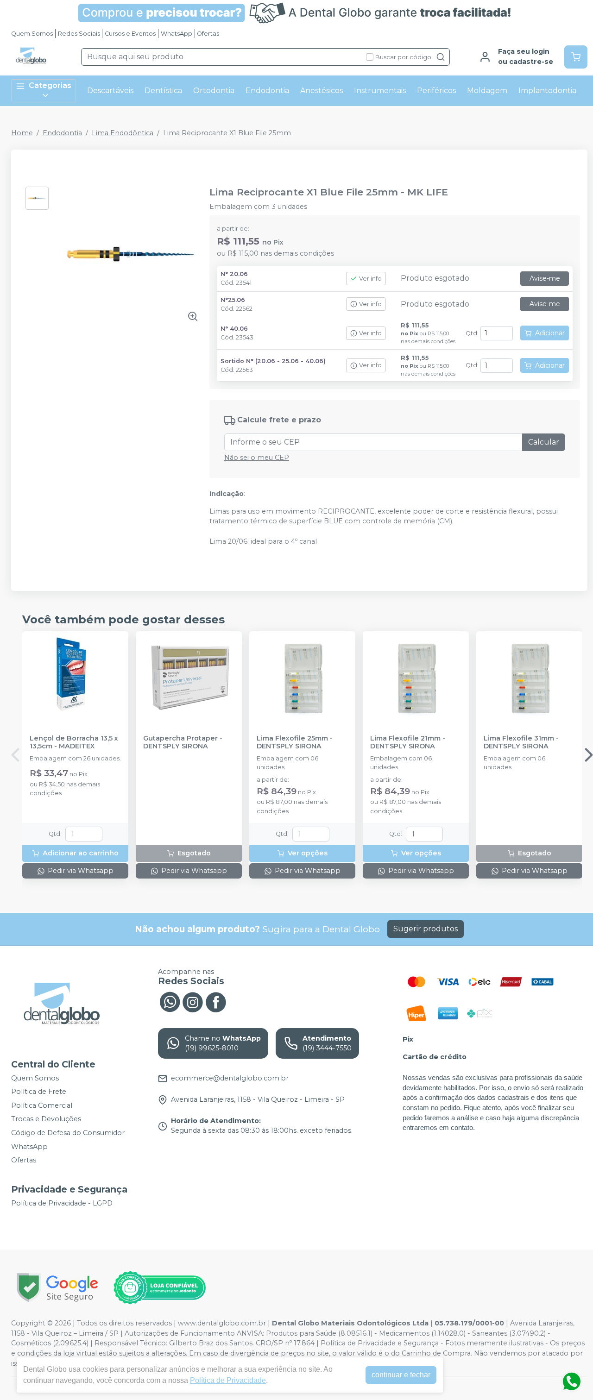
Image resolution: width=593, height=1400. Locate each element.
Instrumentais (380, 90)
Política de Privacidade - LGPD (62, 1203)
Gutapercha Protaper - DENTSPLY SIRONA (182, 742)
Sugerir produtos (425, 928)
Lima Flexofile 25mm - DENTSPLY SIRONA (295, 742)
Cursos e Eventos (130, 33)
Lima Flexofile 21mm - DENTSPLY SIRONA (407, 742)
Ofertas (208, 33)
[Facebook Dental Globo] (215, 1001)
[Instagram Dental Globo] (192, 1001)
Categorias (50, 85)
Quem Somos (32, 33)
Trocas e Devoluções (46, 1119)
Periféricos (436, 90)
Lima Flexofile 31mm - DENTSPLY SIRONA (521, 742)
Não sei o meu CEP (256, 457)
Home (22, 133)
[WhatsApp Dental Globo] (169, 1001)
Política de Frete (38, 1091)
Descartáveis (110, 90)
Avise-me (545, 278)
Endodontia (267, 90)
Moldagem (487, 90)
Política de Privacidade (228, 1380)
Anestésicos (321, 90)
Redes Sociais (79, 33)
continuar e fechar (401, 1375)
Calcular (543, 442)
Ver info (370, 278)
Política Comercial (41, 1105)
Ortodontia (213, 90)
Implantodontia (547, 90)
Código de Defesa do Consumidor (68, 1133)
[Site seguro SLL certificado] (57, 1287)
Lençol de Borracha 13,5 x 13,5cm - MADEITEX (74, 742)
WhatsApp (176, 33)
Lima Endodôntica (122, 133)
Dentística (163, 90)
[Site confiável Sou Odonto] (159, 1288)
